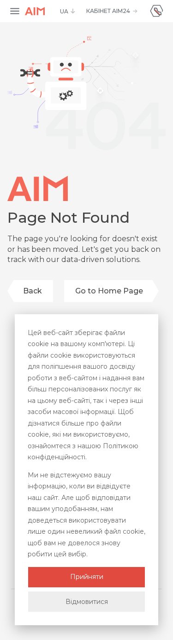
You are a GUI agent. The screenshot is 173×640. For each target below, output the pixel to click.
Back (32, 290)
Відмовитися (87, 601)
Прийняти (86, 577)
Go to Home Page (109, 290)
